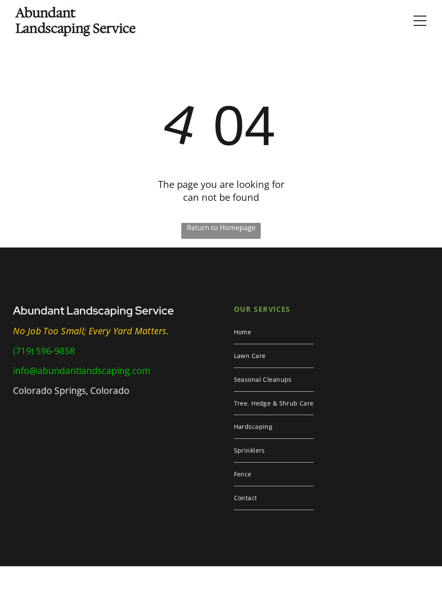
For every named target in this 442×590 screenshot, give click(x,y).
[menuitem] (274, 332)
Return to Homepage (221, 227)
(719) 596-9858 (44, 351)
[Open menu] (420, 20)
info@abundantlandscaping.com (81, 371)
